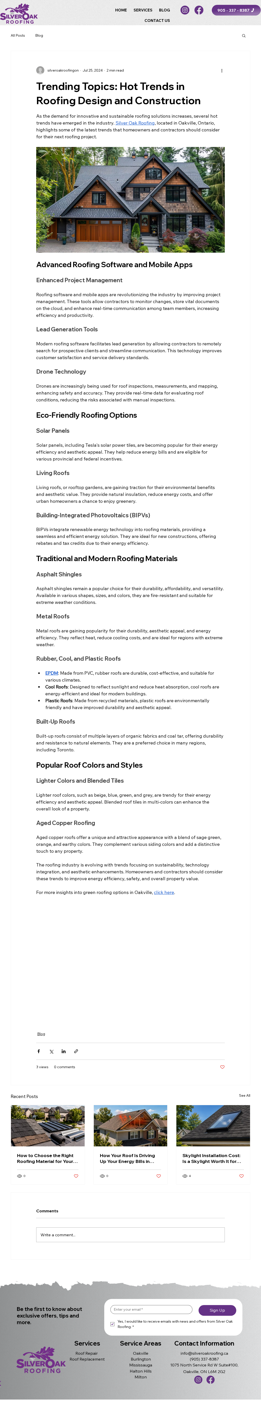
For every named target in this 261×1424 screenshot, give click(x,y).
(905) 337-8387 (204, 1359)
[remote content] (130, 960)
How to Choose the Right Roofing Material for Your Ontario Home (45, 1158)
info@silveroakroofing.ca (204, 1353)
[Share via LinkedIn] (63, 1051)
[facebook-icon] (198, 10)
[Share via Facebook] (38, 1051)
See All (244, 1095)
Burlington (141, 1359)
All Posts (18, 35)
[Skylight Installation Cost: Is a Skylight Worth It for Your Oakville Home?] (213, 1125)
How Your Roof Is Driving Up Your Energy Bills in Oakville (127, 1158)
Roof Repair (86, 1353)
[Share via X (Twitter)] (51, 1051)
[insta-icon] (184, 10)
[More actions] (222, 70)
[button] (143, 10)
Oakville (140, 1353)
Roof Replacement (87, 1359)
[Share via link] (76, 1051)
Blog (39, 35)
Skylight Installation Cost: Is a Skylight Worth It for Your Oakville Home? (211, 1158)
